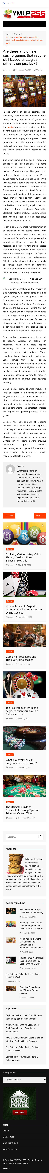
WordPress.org (10, 1149)
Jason (7, 70)
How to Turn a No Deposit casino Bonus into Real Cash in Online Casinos (24, 609)
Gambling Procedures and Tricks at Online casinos (29, 990)
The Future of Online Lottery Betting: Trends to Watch (22, 1049)
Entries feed (8, 1137)
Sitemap (6, 1169)
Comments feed (10, 1143)
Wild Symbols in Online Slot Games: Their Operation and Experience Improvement (22, 1028)
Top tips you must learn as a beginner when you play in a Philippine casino (22, 711)
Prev (11, 515)
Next (38, 515)
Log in (6, 1131)
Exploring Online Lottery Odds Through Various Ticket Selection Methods (23, 557)
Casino (39, 70)
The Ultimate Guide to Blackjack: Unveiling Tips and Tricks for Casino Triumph (22, 810)
